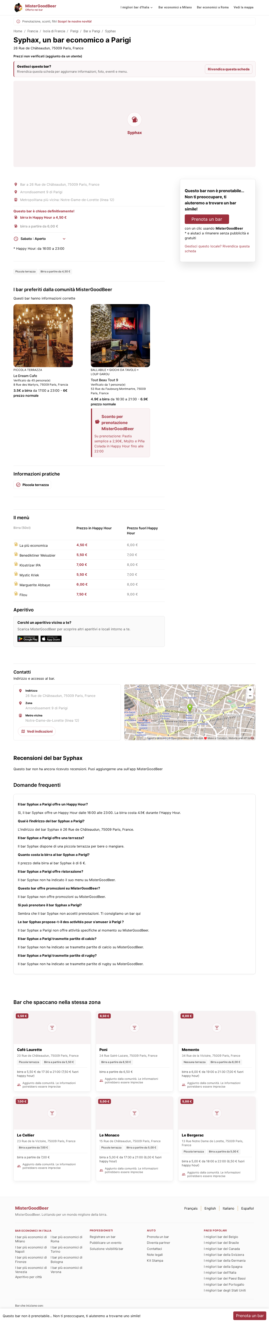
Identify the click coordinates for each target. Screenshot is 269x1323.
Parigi (74, 31)
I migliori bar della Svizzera (224, 1255)
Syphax (110, 31)
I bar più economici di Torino (66, 1249)
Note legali (155, 1255)
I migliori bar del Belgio (221, 1237)
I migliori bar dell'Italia (220, 1272)
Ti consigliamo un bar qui (120, 913)
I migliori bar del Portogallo (224, 1284)
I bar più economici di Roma (66, 1239)
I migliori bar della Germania (224, 1261)
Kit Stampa (155, 1261)
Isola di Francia (54, 31)
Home (17, 31)
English (210, 1208)
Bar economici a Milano (175, 7)
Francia (32, 31)
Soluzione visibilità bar (106, 1249)
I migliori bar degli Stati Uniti (225, 1290)
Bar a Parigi (91, 31)
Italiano (228, 1208)
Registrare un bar (103, 1237)
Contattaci (154, 1249)
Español (247, 1208)
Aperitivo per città (28, 1277)
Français (191, 1208)
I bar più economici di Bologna (66, 1259)
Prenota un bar (206, 219)
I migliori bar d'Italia (135, 7)
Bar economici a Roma (213, 7)
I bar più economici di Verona (66, 1270)
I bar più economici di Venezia (31, 1270)
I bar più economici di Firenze (31, 1259)
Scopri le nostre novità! (75, 21)
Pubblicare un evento (105, 1243)
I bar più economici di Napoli (31, 1249)
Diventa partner (158, 1243)
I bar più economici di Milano (31, 1239)
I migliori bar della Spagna (223, 1267)
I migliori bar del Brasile (221, 1243)
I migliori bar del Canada (222, 1249)
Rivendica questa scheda (228, 69)
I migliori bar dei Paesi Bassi (225, 1278)
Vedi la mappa (243, 7)
